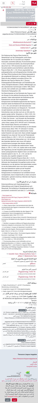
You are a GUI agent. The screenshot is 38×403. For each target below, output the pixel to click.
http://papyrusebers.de (9, 203)
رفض (7, 400)
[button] (3, 10)
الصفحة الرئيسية (31, 7)
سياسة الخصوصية (32, 366)
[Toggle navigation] (3, 3)
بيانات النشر (33, 364)
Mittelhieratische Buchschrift (22, 42)
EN (10, 7)
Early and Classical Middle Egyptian (20, 45)
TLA (34, 3)
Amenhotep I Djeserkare (23, 51)
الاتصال (35, 362)
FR (4, 7)
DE (7, 7)
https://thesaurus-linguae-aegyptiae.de (25, 358)
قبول (14, 400)
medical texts (24, 48)
